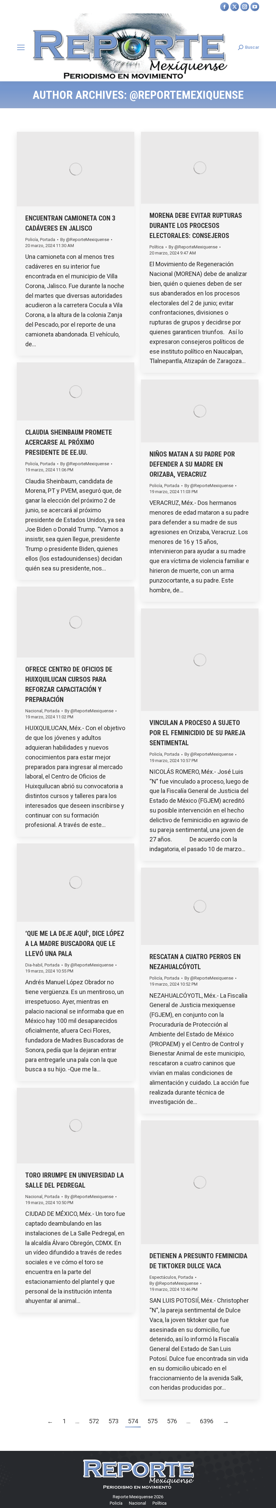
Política (156, 246)
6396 (206, 1421)
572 (94, 1421)
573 (113, 1421)
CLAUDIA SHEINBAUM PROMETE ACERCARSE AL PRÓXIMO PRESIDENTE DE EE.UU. (68, 442)
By (84, 239)
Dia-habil (33, 964)
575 (152, 1421)
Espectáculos (162, 1277)
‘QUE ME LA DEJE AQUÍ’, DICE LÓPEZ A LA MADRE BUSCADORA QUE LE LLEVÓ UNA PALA (74, 943)
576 (172, 1421)
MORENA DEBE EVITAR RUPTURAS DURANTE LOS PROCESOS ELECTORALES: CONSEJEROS (195, 225)
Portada (47, 239)
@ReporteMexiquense (187, 95)
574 (133, 1421)
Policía (31, 239)
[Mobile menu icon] (21, 47)
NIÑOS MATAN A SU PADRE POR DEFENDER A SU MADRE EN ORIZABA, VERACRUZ (192, 464)
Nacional (33, 710)
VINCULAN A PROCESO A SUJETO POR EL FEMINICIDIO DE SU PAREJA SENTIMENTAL (197, 733)
